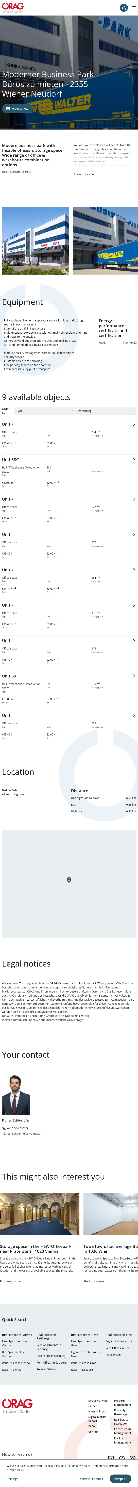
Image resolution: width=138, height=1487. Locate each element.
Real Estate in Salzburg (51, 1356)
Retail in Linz (113, 1355)
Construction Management (122, 1431)
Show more (82, 174)
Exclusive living (98, 1401)
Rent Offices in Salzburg (52, 1362)
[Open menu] (134, 7)
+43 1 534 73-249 (17, 1128)
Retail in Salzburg (47, 1369)
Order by (6, 411)
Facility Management (122, 1440)
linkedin (111, 1458)
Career (92, 1406)
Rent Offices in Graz (83, 1363)
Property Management (122, 1403)
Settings (12, 1478)
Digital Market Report (97, 1419)
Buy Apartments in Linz (120, 1341)
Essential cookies (90, 1479)
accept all (120, 1479)
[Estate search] (124, 8)
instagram (132, 1458)
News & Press (97, 1411)
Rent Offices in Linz (118, 1348)
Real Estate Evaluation (121, 1421)
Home (13, 8)
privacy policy (15, 1470)
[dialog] (69, 1473)
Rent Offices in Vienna (16, 1363)
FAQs (91, 1426)
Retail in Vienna (12, 1369)
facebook (121, 1458)
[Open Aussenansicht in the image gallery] (35, 241)
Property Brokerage (121, 1412)
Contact (93, 1432)
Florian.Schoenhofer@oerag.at (22, 1134)
